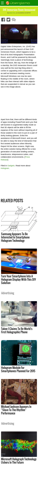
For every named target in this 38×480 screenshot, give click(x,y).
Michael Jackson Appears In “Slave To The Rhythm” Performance (16, 409)
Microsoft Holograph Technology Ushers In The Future (19, 460)
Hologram (5, 168)
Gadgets (11, 166)
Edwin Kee (12, 13)
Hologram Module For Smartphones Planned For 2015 (18, 369)
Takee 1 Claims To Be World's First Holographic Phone (16, 330)
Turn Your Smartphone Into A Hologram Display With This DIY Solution (18, 279)
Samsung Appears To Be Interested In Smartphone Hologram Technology (15, 237)
